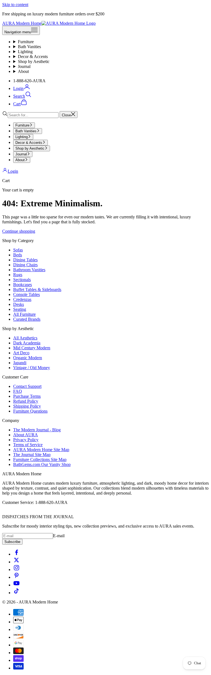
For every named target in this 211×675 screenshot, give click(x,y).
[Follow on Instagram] (16, 569)
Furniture (26, 41)
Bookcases (22, 284)
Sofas (18, 250)
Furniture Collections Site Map (39, 459)
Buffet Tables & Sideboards (37, 289)
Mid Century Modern (31, 347)
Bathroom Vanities (29, 269)
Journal (24, 66)
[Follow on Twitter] (16, 561)
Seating (19, 309)
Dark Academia (26, 343)
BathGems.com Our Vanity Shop (42, 464)
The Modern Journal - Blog (37, 429)
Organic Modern (27, 357)
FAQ (17, 391)
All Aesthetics (25, 338)
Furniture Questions (30, 411)
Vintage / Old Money (31, 367)
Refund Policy (25, 401)
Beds (17, 255)
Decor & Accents (33, 56)
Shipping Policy (27, 406)
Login (13, 171)
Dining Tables (25, 259)
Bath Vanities (29, 46)
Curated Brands (26, 319)
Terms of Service (28, 444)
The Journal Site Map (32, 454)
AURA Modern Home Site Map (41, 449)
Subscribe (12, 542)
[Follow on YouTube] (16, 585)
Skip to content (15, 4)
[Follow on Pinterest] (16, 577)
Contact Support (27, 386)
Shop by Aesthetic (33, 61)
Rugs (17, 274)
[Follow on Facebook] (16, 554)
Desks (18, 304)
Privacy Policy (25, 439)
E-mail (59, 535)
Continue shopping (18, 231)
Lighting (25, 51)
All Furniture (24, 314)
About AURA (25, 434)
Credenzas (22, 299)
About (23, 71)
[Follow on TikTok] (16, 592)
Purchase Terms (27, 396)
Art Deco (21, 352)
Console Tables (26, 294)
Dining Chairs (25, 264)
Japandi (19, 362)
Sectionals (22, 279)
